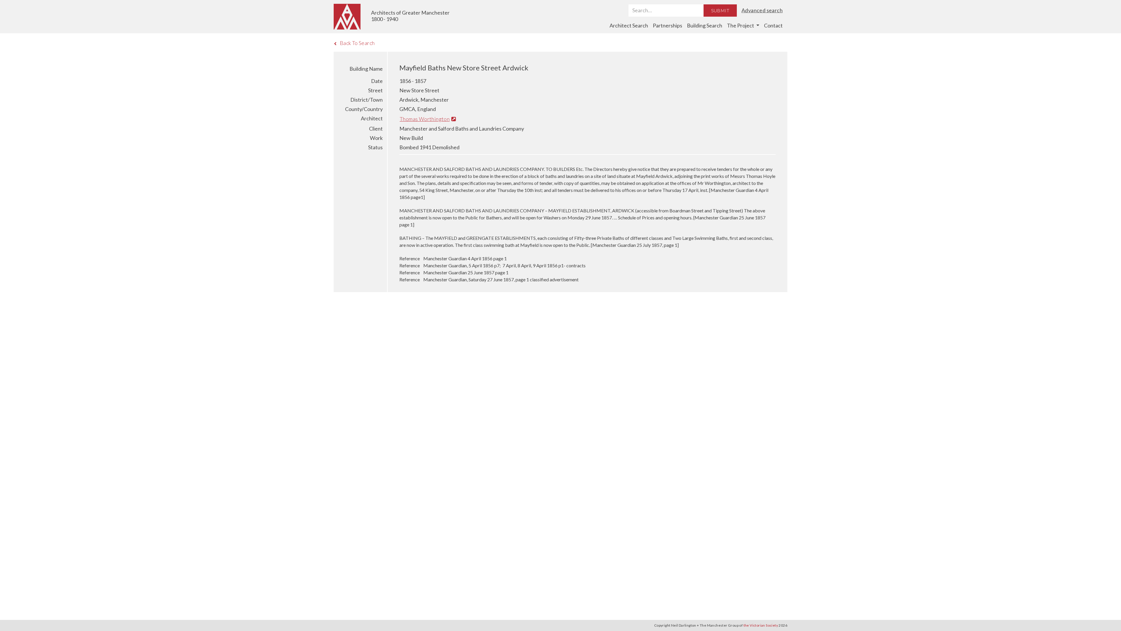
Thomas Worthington (425, 119)
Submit (720, 10)
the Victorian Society (761, 625)
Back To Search (357, 43)
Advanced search (762, 10)
